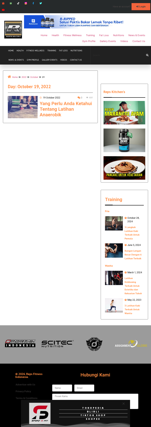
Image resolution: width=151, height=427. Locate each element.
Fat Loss (63, 50)
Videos (63, 60)
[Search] (147, 55)
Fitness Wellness (35, 50)
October (34, 77)
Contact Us (76, 60)
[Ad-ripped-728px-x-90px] (77, 27)
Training (51, 50)
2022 (24, 77)
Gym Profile (33, 60)
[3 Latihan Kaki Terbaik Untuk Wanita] (114, 305)
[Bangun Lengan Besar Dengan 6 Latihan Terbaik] (114, 250)
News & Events (16, 60)
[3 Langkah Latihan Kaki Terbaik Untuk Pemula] (114, 223)
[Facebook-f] (33, 3)
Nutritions (76, 50)
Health (20, 50)
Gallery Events (49, 60)
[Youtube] (3, 10)
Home (11, 50)
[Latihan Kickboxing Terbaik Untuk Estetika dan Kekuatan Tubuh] (114, 278)
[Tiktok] (18, 3)
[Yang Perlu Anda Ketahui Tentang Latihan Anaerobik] (23, 107)
